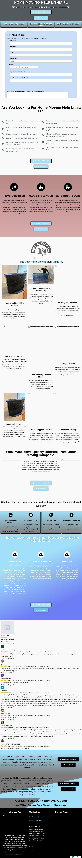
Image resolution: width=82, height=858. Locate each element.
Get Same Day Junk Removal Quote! (41, 800)
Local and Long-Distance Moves (41, 25)
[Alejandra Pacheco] (15, 554)
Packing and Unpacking (14, 24)
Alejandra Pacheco (15, 561)
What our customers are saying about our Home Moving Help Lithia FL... (41, 539)
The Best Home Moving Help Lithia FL (41, 261)
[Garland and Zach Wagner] (41, 554)
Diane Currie (67, 561)
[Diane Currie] (67, 554)
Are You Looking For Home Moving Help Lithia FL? (41, 109)
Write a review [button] (5, 642)
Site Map (32, 850)
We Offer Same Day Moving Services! (41, 805)
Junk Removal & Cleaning (68, 24)
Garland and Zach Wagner (41, 561)
